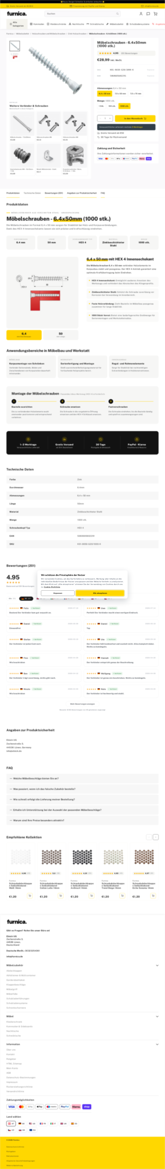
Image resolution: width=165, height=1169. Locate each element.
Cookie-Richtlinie (52, 587)
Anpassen (57, 593)
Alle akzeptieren (100, 593)
